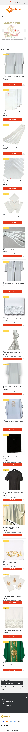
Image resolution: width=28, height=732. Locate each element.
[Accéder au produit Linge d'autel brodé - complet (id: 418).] (14, 583)
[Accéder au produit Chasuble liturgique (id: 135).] (14, 651)
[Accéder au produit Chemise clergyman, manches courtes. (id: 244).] (14, 479)
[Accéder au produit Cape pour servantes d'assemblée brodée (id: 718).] (14, 409)
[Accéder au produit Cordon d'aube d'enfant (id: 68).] (14, 237)
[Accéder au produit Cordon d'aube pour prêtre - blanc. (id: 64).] (14, 340)
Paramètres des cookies (7, 707)
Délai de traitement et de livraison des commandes (13, 708)
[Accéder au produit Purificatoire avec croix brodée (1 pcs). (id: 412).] (14, 99)
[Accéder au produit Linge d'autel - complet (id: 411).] (14, 203)
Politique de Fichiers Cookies (8, 701)
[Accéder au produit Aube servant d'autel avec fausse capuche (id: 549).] (14, 63)
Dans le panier (12, 119)
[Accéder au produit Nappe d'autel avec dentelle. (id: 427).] (14, 617)
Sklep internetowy (12, 730)
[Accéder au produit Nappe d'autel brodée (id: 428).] (14, 550)
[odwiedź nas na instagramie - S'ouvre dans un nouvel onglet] (4, 725)
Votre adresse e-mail (5, 680)
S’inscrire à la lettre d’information (12, 683)
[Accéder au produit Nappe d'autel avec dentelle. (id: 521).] (14, 306)
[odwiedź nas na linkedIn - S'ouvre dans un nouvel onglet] (7, 725)
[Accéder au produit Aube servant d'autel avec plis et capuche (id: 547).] (14, 271)
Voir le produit (12, 84)
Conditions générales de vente (8, 699)
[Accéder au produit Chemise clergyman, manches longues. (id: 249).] (14, 444)
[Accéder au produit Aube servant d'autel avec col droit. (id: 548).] (14, 373)
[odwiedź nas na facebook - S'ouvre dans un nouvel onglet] (2, 725)
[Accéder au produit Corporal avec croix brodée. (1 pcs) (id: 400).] (14, 168)
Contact (4, 703)
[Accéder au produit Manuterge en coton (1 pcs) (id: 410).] (14, 134)
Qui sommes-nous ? (6, 705)
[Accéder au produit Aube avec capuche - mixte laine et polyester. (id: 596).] (14, 514)
